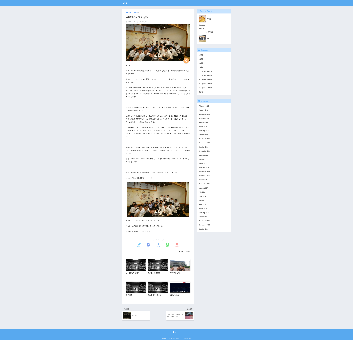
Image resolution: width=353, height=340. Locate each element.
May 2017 (202, 200)
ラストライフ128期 (205, 75)
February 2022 (204, 106)
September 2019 (204, 118)
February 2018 (204, 167)
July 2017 (202, 192)
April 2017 (202, 204)
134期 (201, 67)
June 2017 (202, 196)
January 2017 (203, 217)
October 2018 (203, 147)
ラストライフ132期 (205, 88)
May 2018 (202, 159)
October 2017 (203, 180)
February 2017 (204, 213)
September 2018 (204, 151)
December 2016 (204, 221)
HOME (178, 332)
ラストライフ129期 (205, 79)
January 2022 (203, 110)
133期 (201, 63)
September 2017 (204, 184)
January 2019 (203, 135)
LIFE (125, 2)
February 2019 (204, 131)
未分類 (188, 252)
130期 (201, 55)
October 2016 (203, 229)
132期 (201, 59)
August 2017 (203, 188)
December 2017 (204, 172)
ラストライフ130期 (205, 84)
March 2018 (203, 163)
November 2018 (204, 143)
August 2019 (203, 122)
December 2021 (204, 114)
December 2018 (204, 139)
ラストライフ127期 (205, 71)
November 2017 (204, 176)
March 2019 (203, 126)
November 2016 (204, 225)
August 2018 (203, 155)
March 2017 (203, 208)
